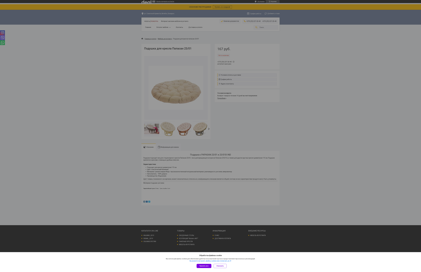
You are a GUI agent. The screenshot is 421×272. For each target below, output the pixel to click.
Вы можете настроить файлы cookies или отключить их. (210, 261)
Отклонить (220, 266)
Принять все (204, 266)
